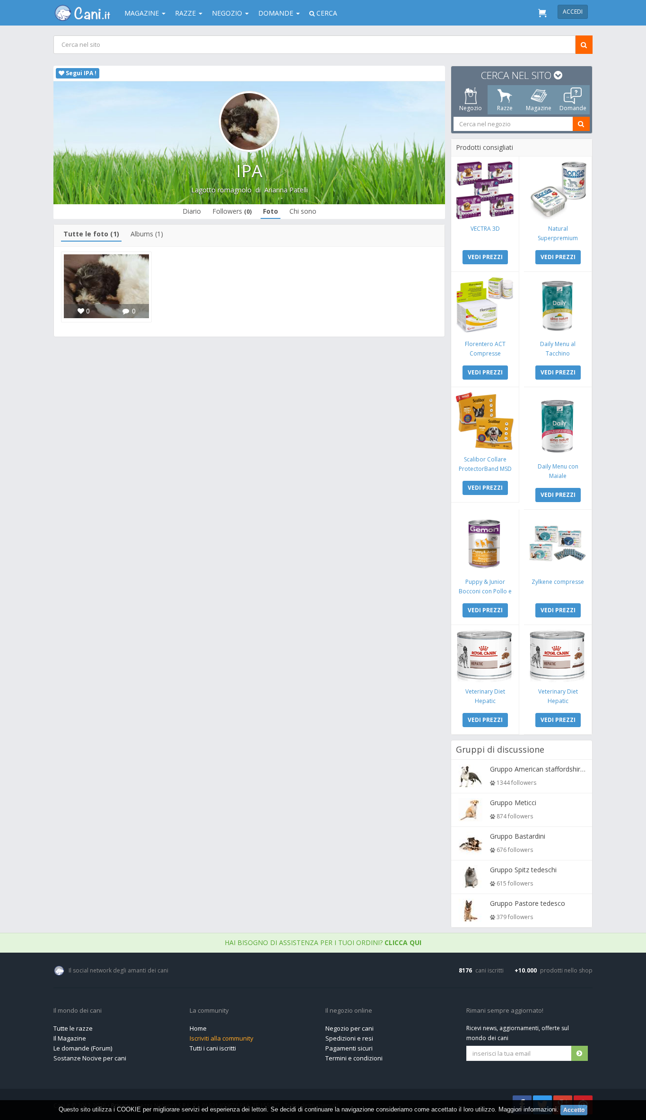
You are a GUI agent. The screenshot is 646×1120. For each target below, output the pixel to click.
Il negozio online (348, 1011)
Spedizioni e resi (349, 1038)
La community (209, 1011)
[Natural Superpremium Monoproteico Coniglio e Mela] (558, 190)
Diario (192, 211)
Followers (232, 211)
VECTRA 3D (485, 229)
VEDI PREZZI (485, 257)
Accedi (573, 12)
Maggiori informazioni (527, 1109)
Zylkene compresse (558, 582)
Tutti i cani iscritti (213, 1048)
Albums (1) (147, 233)
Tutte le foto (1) (91, 233)
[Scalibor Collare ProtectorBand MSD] (485, 421)
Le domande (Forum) (82, 1048)
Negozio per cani (349, 1028)
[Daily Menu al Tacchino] (558, 306)
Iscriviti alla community (221, 1038)
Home (198, 1028)
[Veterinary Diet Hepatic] (485, 656)
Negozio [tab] (470, 108)
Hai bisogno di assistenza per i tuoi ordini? (323, 942)
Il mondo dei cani (77, 1011)
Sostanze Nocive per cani (89, 1058)
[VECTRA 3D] (485, 190)
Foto (270, 211)
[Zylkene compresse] (558, 543)
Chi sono (302, 211)
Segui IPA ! (80, 73)
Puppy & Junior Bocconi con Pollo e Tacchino (485, 591)
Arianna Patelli (286, 189)
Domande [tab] (572, 108)
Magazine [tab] (538, 108)
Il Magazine (69, 1038)
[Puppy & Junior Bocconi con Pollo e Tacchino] (485, 543)
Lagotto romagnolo (221, 189)
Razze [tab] (505, 108)
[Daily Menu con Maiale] (558, 424)
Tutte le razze (73, 1028)
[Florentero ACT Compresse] (485, 306)
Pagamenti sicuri (349, 1048)
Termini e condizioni (354, 1058)
